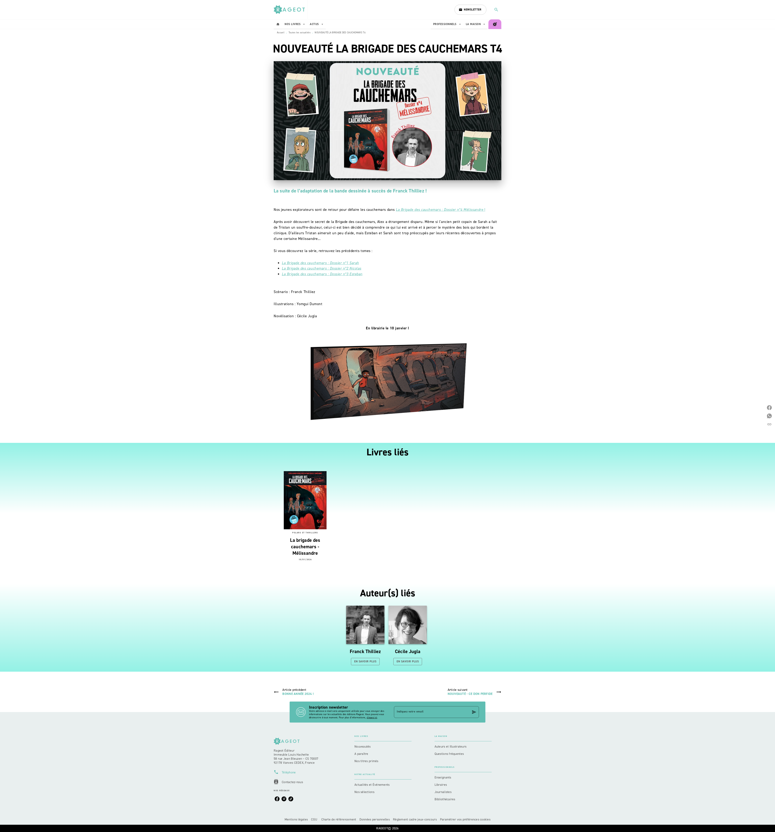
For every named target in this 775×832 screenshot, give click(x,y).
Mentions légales (296, 819)
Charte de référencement (338, 819)
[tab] (278, 24)
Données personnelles (374, 819)
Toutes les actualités (300, 32)
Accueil (280, 32)
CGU (314, 819)
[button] (470, 10)
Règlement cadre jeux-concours (415, 819)
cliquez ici (372, 717)
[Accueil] (291, 9)
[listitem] (277, 798)
